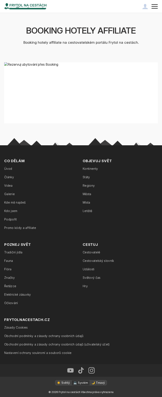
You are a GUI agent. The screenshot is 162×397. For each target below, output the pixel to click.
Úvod (8, 168)
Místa (86, 202)
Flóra (8, 269)
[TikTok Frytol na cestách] (81, 370)
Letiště (87, 211)
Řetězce (10, 286)
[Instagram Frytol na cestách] (91, 370)
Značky (9, 277)
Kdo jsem (11, 211)
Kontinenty (90, 168)
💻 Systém (80, 382)
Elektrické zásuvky (17, 294)
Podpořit (10, 219)
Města (87, 194)
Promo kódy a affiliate (20, 228)
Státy (86, 177)
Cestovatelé (91, 252)
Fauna (8, 260)
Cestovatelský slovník (98, 260)
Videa (8, 185)
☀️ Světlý (63, 382)
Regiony (89, 185)
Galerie (9, 194)
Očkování (11, 303)
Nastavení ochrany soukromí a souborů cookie (38, 353)
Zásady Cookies (16, 327)
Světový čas (92, 277)
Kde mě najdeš (15, 202)
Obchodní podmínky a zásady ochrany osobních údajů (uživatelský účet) (57, 344)
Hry (85, 286)
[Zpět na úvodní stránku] (25, 6)
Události (88, 269)
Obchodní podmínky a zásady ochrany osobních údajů (44, 336)
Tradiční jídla (13, 252)
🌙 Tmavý (98, 382)
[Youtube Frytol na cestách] (70, 370)
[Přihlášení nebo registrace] (145, 6)
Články (9, 177)
